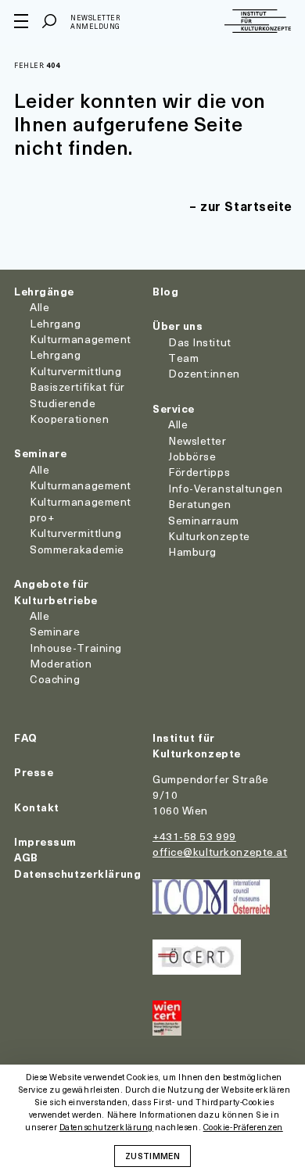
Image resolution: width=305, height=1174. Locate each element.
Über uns (177, 325)
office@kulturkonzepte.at (219, 851)
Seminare (40, 453)
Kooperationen (69, 418)
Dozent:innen (204, 373)
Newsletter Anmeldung (95, 22)
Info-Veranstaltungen (225, 488)
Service (173, 408)
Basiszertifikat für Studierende (77, 394)
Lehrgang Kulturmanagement (80, 331)
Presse (33, 772)
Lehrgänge (44, 291)
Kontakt (36, 807)
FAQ (26, 737)
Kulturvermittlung (76, 532)
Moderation (61, 663)
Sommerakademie (77, 549)
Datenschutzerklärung (77, 873)
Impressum (45, 841)
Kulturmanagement (80, 485)
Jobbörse (192, 456)
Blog (165, 291)
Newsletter (197, 440)
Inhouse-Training (76, 647)
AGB (26, 857)
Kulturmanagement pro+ (80, 509)
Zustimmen (152, 1155)
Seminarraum (203, 520)
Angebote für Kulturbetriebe (56, 591)
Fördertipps (199, 472)
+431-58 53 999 (194, 836)
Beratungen (199, 504)
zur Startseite (246, 205)
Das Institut (199, 342)
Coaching (55, 679)
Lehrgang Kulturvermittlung (76, 362)
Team (183, 357)
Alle (39, 307)
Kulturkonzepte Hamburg (209, 544)
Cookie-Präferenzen (243, 1127)
